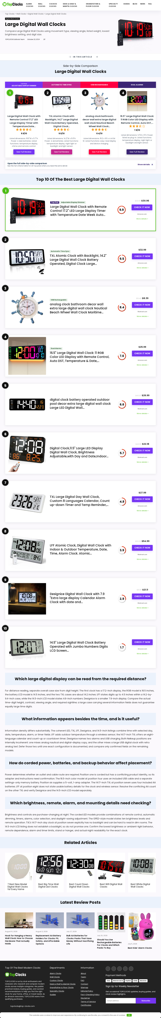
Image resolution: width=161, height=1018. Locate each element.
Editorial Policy (87, 991)
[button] (159, 1000)
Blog (135, 4)
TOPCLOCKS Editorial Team (14, 39)
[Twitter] (119, 968)
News (142, 4)
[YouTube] (125, 968)
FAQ (150, 4)
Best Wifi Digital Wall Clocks (111, 885)
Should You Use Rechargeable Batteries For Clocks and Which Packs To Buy (109, 943)
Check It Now (142, 207)
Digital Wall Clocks (12, 19)
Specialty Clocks (113, 5)
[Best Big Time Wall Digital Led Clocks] (50, 854)
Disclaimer (85, 998)
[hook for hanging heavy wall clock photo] (19, 920)
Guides (126, 4)
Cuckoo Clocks (53, 5)
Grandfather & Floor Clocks (93, 5)
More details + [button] (142, 219)
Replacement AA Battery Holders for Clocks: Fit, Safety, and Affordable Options (48, 939)
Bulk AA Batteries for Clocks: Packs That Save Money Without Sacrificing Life (80, 939)
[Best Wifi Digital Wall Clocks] (111, 854)
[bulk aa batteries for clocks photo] (80, 920)
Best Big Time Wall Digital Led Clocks (48, 885)
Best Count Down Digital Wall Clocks (79, 885)
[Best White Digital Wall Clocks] (142, 854)
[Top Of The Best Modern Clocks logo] (13, 5)
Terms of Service (88, 1001)
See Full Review (23, 151)
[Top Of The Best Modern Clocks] (15, 973)
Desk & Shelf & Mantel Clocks (70, 5)
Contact (84, 984)
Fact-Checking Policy (90, 994)
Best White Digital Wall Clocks (140, 885)
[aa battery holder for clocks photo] (50, 920)
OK (129, 1015)
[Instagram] (113, 968)
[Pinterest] (131, 968)
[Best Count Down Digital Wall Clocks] (80, 854)
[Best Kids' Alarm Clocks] (142, 926)
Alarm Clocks (29, 5)
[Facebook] (108, 968)
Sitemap (84, 987)
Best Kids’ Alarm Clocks (140, 948)
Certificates (86, 1005)
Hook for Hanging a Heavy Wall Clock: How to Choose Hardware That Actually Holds (19, 939)
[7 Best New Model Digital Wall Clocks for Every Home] (19, 854)
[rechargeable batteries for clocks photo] (111, 922)
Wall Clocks (41, 5)
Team (83, 977)
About (83, 973)
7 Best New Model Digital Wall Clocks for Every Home (18, 887)
